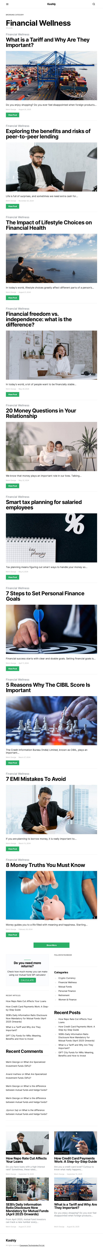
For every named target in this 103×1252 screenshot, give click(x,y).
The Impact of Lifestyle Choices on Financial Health (49, 225)
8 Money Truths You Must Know (45, 865)
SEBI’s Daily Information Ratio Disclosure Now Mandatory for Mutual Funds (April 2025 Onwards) (26, 1018)
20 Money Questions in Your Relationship (41, 413)
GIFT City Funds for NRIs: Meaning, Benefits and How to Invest (76, 1054)
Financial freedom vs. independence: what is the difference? (39, 319)
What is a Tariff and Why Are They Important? (47, 42)
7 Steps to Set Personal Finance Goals (45, 596)
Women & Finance (67, 999)
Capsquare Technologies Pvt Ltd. (32, 1245)
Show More (52, 945)
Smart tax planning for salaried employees (44, 505)
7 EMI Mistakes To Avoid (36, 779)
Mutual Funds (65, 986)
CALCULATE (27, 980)
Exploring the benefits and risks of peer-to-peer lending (48, 134)
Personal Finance (67, 991)
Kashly (51, 4)
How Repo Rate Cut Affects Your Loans (26, 1001)
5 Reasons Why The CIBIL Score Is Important (48, 687)
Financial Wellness (17, 34)
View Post (12, 115)
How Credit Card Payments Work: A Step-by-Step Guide (76, 1028)
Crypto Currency (67, 978)
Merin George (11, 109)
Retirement (63, 995)
